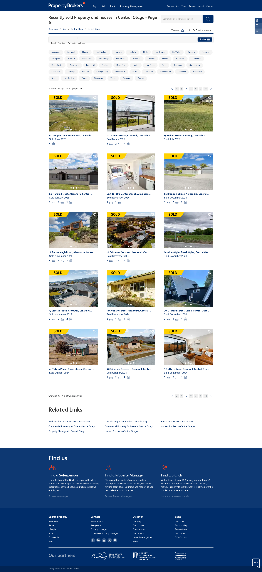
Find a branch (97, 521)
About (201, 6)
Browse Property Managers (118, 496)
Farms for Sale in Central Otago (177, 422)
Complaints (180, 533)
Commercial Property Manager (104, 533)
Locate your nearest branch (175, 496)
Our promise (138, 525)
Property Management (132, 6)
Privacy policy (181, 525)
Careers (192, 6)
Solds (51, 541)
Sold (65, 29)
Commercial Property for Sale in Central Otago (72, 426)
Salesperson (96, 525)
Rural (51, 533)
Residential (53, 29)
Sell (103, 6)
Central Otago (77, 29)
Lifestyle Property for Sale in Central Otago (126, 422)
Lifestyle (52, 529)
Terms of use (181, 529)
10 (206, 89)
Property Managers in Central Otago (67, 431)
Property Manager (99, 529)
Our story (137, 521)
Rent (112, 6)
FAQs (135, 541)
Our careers (138, 533)
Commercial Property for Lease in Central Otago (129, 426)
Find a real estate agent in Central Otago (69, 422)
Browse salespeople (58, 496)
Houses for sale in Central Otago (121, 431)
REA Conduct (181, 537)
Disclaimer (180, 521)
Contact (210, 6)
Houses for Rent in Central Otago (178, 426)
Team (184, 6)
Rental (51, 525)
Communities (173, 6)
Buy (94, 6)
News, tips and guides (142, 537)
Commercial (54, 537)
